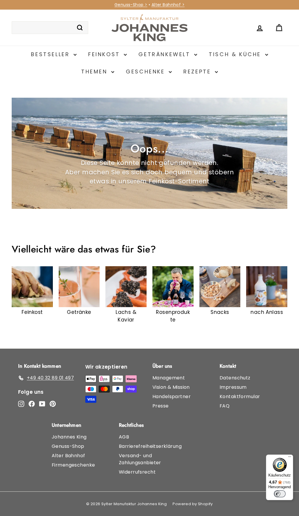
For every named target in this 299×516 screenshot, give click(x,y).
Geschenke (146, 71)
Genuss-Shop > (130, 5)
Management (168, 377)
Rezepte (198, 71)
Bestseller (51, 54)
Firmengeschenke (73, 465)
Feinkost (105, 54)
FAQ (225, 406)
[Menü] (289, 458)
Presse (160, 406)
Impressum (233, 387)
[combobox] (50, 27)
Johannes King (69, 437)
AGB (124, 437)
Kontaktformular (240, 396)
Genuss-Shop (68, 446)
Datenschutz (235, 377)
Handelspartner (171, 396)
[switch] (280, 493)
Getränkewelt (165, 54)
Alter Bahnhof (68, 455)
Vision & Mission (171, 387)
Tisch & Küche (236, 54)
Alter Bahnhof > (168, 5)
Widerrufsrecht (137, 472)
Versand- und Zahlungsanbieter (140, 459)
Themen (95, 71)
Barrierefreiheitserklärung (150, 446)
